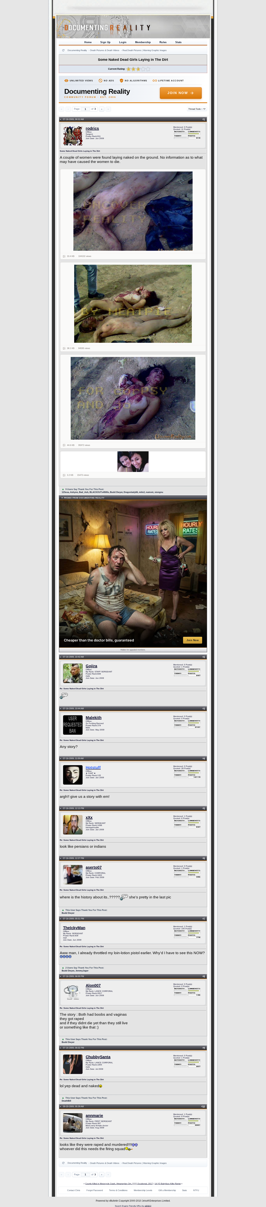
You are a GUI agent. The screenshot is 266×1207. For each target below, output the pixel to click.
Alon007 (93, 985)
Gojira (91, 666)
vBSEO (148, 1206)
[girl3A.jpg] (133, 398)
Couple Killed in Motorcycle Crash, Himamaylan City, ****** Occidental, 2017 (119, 1184)
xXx (89, 817)
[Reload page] (63, 50)
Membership (143, 42)
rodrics (92, 128)
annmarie (94, 1115)
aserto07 (94, 867)
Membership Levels (143, 1190)
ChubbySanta (98, 1057)
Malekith (93, 717)
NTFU (196, 1190)
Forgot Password (94, 1190)
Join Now (177, 93)
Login (123, 42)
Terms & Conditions (118, 1190)
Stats (178, 42)
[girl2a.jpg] (133, 303)
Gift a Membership (167, 1190)
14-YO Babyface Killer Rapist (168, 1184)
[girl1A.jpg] (133, 211)
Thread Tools (195, 109)
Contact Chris (73, 1190)
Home (88, 42)
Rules (163, 42)
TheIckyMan (74, 928)
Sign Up (105, 42)
